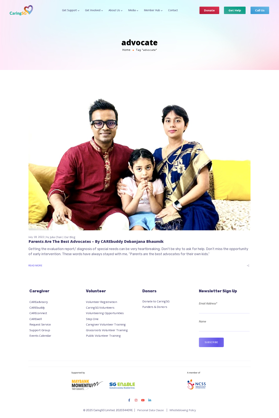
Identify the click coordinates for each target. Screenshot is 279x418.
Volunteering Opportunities (105, 313)
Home (126, 50)
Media (132, 10)
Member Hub (152, 10)
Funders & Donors (154, 307)
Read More (35, 265)
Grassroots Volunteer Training (107, 330)
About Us (114, 10)
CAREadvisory (38, 302)
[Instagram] (136, 400)
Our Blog (69, 237)
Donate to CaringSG (155, 301)
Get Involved (92, 10)
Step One (92, 319)
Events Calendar (40, 336)
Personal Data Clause (150, 410)
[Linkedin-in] (149, 400)
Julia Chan (56, 237)
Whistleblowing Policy (182, 410)
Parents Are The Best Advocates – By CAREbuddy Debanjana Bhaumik (96, 241)
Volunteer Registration (101, 302)
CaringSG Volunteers (100, 308)
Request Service (40, 324)
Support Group (39, 330)
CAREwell (35, 319)
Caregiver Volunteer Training (106, 324)
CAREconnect (38, 313)
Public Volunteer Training (103, 336)
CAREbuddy (37, 308)
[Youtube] (142, 400)
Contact (173, 10)
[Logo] (21, 10)
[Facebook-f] (129, 400)
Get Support (69, 10)
